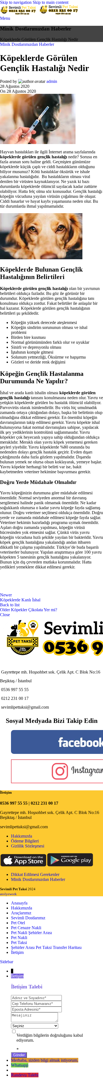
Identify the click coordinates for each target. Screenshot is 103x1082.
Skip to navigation (16, 2)
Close (5, 614)
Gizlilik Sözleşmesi (27, 846)
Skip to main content (50, 2)
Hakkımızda (21, 836)
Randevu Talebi (24, 1075)
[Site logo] (19, 13)
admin (51, 81)
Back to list (10, 604)
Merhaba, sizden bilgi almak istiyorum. (44, 1060)
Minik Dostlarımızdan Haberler (27, 44)
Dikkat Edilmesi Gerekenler (35, 874)
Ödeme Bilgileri (25, 841)
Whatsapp (19, 1065)
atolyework (8, 894)
